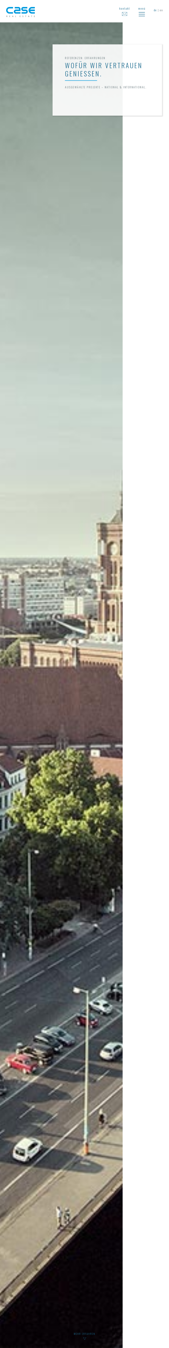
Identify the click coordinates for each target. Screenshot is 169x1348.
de (155, 10)
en (161, 10)
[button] (142, 11)
